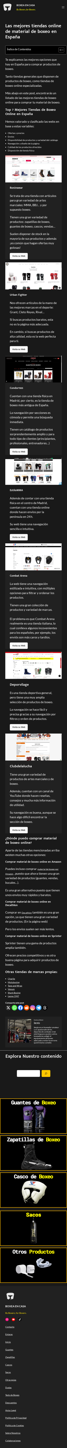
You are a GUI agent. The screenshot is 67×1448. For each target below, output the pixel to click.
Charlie (11, 978)
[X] (8, 1007)
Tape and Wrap (15, 985)
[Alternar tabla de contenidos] (59, 50)
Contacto (9, 1326)
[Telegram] (38, 1007)
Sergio (37, 1022)
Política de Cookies (14, 1425)
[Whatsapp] (14, 1007)
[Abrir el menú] (63, 7)
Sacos (8, 1372)
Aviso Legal (10, 1410)
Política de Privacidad (15, 1417)
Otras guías (10, 1380)
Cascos (8, 1364)
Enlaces (9, 1334)
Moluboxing (13, 982)
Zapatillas (10, 1357)
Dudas (8, 1387)
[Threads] (45, 1007)
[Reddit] (26, 1007)
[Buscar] (46, 1073)
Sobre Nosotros (12, 1433)
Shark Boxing (14, 992)
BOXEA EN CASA (26, 5)
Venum (11, 989)
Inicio (8, 1342)
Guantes (9, 1349)
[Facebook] (20, 1007)
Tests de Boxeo (12, 1395)
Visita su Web (18, 256)
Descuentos (11, 1402)
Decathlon (27, 912)
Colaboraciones (13, 1440)
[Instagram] (32, 1007)
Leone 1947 (13, 996)
